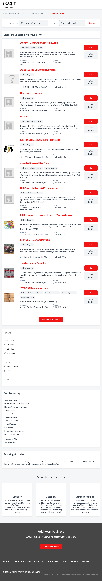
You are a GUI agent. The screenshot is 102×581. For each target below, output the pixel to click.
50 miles (10, 349)
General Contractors (13, 434)
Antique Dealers (11, 414)
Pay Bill (85, 561)
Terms (64, 561)
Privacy (74, 561)
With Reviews (13, 366)
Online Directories (22, 561)
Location (54, 23)
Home (6, 561)
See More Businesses (51, 319)
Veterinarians (10, 410)
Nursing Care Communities (15, 407)
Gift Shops (8, 427)
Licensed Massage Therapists (16, 403)
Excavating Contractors (14, 431)
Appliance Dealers (11, 420)
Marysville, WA (37, 13)
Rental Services (10, 424)
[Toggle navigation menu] (98, 4)
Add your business (51, 546)
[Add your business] (51, 543)
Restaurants (9, 442)
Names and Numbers (33, 571)
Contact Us (52, 561)
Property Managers (12, 417)
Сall (90, 47)
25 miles (10, 344)
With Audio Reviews (15, 371)
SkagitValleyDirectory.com (13, 13)
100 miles (11, 353)
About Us (38, 561)
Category (14, 23)
